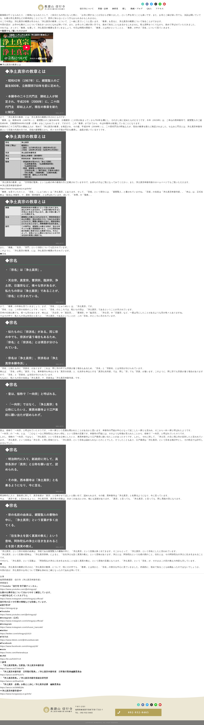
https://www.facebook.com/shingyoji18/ (19, 646)
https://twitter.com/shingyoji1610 (15, 633)
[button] (138, 712)
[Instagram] (155, 4)
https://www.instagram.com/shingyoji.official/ (21, 599)
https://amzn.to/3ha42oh (12, 681)
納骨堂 (115, 8)
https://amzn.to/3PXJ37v (12, 675)
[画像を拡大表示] (33, 68)
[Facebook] (147, 4)
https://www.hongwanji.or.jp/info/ (15, 189)
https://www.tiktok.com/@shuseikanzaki (19, 640)
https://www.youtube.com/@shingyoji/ (18, 589)
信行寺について (87, 8)
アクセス (160, 8)
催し (124, 8)
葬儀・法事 (103, 8)
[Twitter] (151, 4)
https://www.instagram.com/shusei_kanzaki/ (21, 627)
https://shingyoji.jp (9, 608)
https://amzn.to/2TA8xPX (12, 668)
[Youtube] (164, 4)
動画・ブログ (136, 8)
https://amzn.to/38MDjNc (12, 687)
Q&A (149, 8)
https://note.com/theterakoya (14, 652)
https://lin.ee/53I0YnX (10, 659)
